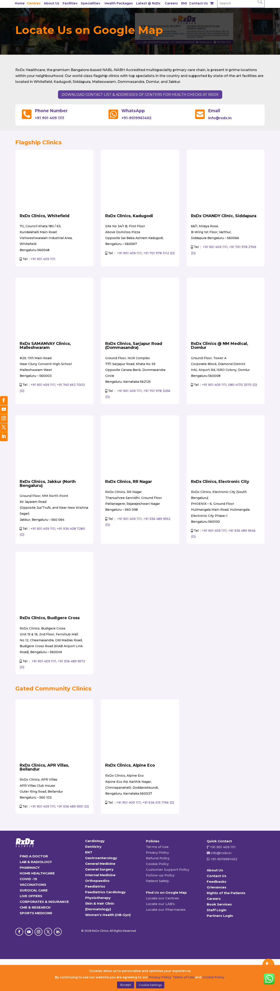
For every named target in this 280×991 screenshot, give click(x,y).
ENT (88, 852)
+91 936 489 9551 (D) (73, 806)
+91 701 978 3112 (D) (159, 253)
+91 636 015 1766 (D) (158, 802)
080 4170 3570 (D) (242, 385)
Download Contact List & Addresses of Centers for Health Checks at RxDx (140, 95)
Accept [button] (125, 985)
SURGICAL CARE (34, 890)
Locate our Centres (162, 898)
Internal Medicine (100, 875)
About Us (51, 3)
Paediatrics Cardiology (105, 892)
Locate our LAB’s (160, 904)
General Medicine (100, 864)
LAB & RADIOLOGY (36, 862)
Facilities (70, 3)
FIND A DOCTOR (34, 856)
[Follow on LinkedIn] (58, 932)
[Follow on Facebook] (19, 932)
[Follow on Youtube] (29, 932)
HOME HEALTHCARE (37, 873)
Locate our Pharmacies (166, 909)
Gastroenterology (101, 858)
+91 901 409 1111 (49, 118)
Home (20, 3)
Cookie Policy (157, 864)
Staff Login (216, 910)
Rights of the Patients (226, 893)
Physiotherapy (98, 898)
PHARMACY (30, 867)
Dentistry (93, 846)
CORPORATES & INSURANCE (44, 902)
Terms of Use (157, 847)
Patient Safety (157, 881)
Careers (171, 3)
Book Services (219, 904)
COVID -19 (28, 879)
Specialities (90, 3)
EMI (184, 3)
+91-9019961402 (136, 118)
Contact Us (198, 3)
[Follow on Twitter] (3, 427)
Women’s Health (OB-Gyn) (108, 915)
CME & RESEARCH (35, 907)
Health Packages (119, 3)
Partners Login (220, 916)
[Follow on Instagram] (38, 932)
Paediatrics (95, 886)
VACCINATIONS (33, 885)
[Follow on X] (48, 932)
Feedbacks (216, 881)
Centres (33, 3)
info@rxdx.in (220, 118)
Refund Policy (158, 858)
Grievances (216, 887)
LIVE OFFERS (31, 896)
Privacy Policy (157, 852)
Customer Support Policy (167, 869)
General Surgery (99, 869)
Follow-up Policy (160, 875)
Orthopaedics (97, 881)
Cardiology (95, 841)
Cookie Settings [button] (150, 985)
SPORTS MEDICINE (36, 913)
